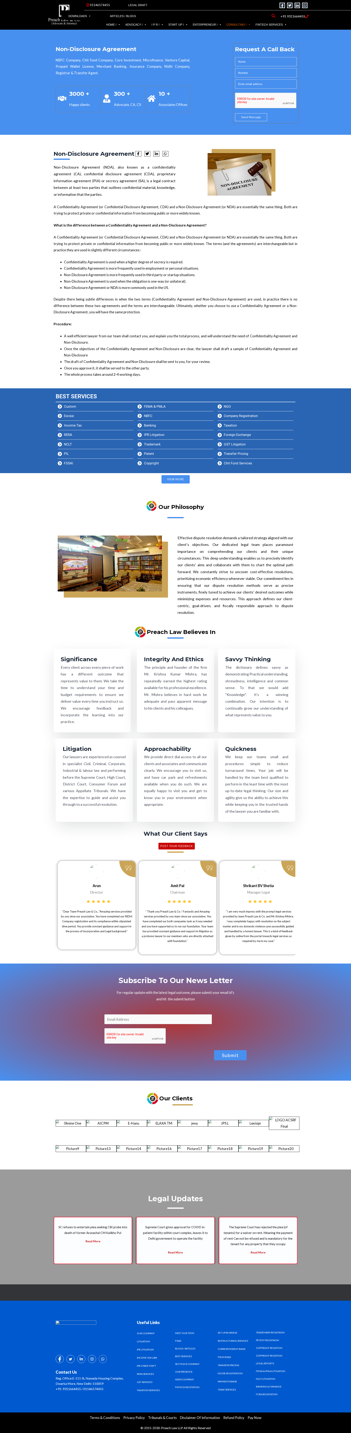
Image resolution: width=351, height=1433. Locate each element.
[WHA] (103, 1359)
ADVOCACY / (134, 24)
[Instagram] (92, 1359)
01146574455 (99, 5)
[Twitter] (289, 5)
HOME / (111, 24)
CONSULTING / (236, 24)
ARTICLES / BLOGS (123, 16)
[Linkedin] (297, 5)
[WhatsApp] (305, 5)
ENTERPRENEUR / (205, 24)
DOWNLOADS (77, 16)
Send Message (251, 117)
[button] (45, 1240)
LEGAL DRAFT (137, 5)
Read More (93, 1252)
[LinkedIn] (81, 1359)
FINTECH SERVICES (269, 24)
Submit (230, 1055)
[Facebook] (282, 5)
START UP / (176, 24)
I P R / (155, 24)
